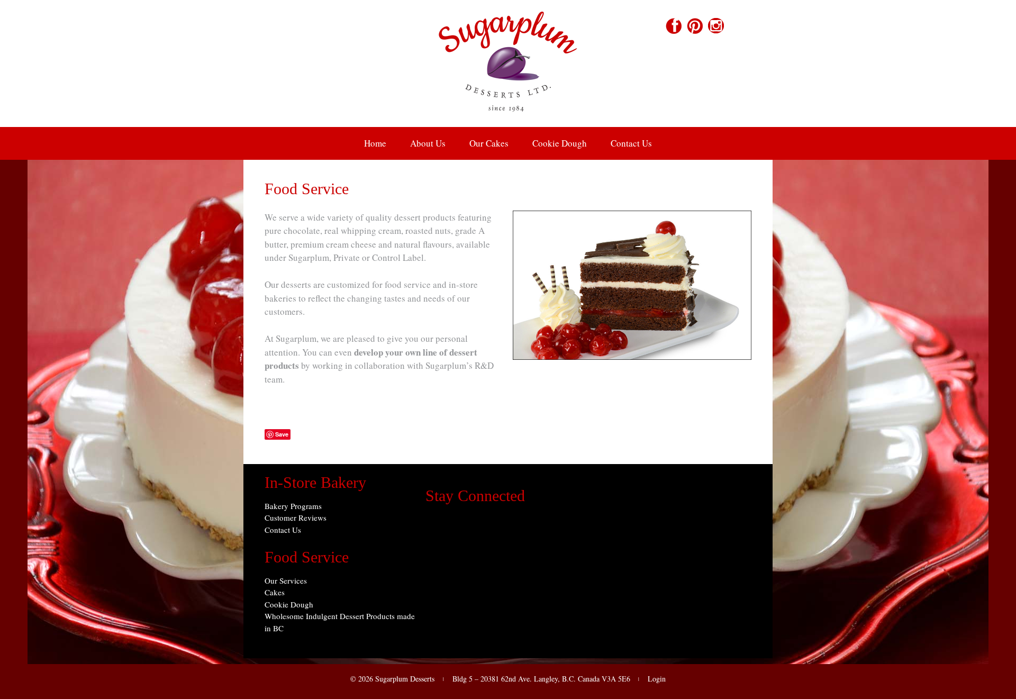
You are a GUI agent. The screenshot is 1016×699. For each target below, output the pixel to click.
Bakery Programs (293, 506)
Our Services (286, 580)
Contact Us (631, 143)
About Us (428, 143)
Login (657, 679)
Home (375, 143)
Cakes (275, 592)
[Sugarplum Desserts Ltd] (508, 120)
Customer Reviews (295, 517)
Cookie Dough (559, 143)
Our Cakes (489, 143)
